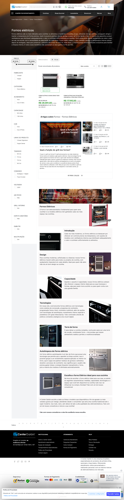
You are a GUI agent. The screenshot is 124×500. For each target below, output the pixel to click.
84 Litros (19, 113)
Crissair (19, 75)
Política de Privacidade (10, 495)
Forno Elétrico (21, 89)
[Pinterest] (29, 461)
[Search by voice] (53, 7)
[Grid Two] (102, 66)
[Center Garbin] (20, 7)
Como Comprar (67, 445)
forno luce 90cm (100, 148)
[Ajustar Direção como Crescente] (94, 66)
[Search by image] (56, 7)
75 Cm (19, 157)
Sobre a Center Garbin (45, 439)
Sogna (19, 78)
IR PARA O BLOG (73, 175)
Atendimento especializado (46, 442)
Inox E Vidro (20, 102)
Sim (18, 208)
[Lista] (99, 66)
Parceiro (91, 450)
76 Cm (19, 160)
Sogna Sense (21, 143)
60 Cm (19, 154)
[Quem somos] (24, 434)
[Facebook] (14, 461)
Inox (18, 99)
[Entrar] (101, 7)
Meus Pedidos (93, 439)
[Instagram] (21, 461)
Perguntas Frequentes (70, 442)
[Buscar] (59, 7)
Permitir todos (113, 494)
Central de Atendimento (70, 439)
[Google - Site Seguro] (32, 481)
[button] (108, 7)
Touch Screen (21, 177)
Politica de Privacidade (45, 450)
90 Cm (19, 163)
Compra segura (42, 453)
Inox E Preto (20, 130)
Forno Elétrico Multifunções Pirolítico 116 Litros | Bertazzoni (102, 127)
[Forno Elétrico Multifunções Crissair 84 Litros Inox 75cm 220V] (75, 81)
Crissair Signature (22, 140)
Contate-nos (92, 447)
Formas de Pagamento (70, 447)
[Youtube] (25, 461)
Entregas (91, 445)
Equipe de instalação (44, 445)
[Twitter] (18, 461)
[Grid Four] (109, 66)
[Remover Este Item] (52, 60)
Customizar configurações (96, 493)
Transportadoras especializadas (47, 447)
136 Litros (20, 116)
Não (18, 198)
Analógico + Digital (22, 174)
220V (18, 187)
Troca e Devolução (94, 442)
